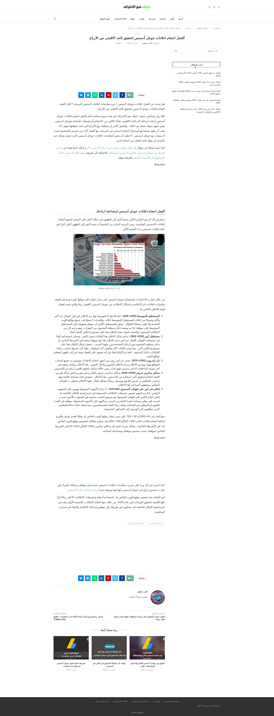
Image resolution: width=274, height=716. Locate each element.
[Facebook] (218, 7)
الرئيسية (217, 28)
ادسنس (188, 28)
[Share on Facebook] (122, 95)
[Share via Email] (81, 95)
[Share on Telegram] (88, 95)
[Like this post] (129, 95)
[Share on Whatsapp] (95, 95)
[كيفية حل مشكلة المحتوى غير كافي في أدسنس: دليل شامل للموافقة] (109, 647)
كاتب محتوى (147, 43)
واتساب (141, 19)
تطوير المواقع (105, 19)
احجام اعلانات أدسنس (156, 523)
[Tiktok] (209, 7)
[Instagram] (214, 7)
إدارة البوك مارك (102, 701)
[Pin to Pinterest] (108, 95)
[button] (109, 676)
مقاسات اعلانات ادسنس (136, 523)
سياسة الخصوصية (171, 701)
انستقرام (163, 19)
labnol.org (115, 288)
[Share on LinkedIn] (102, 95)
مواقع (133, 19)
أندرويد (180, 19)
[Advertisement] (109, 68)
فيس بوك (152, 19)
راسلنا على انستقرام (140, 701)
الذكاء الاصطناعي (120, 19)
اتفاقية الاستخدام (120, 701)
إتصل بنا (156, 701)
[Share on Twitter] (115, 95)
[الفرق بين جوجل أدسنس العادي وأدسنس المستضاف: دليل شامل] (147, 647)
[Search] (55, 19)
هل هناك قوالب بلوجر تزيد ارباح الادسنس (113, 147)
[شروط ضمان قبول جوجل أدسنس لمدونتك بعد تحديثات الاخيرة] (71, 647)
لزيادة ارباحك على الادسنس (83, 489)
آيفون (172, 19)
